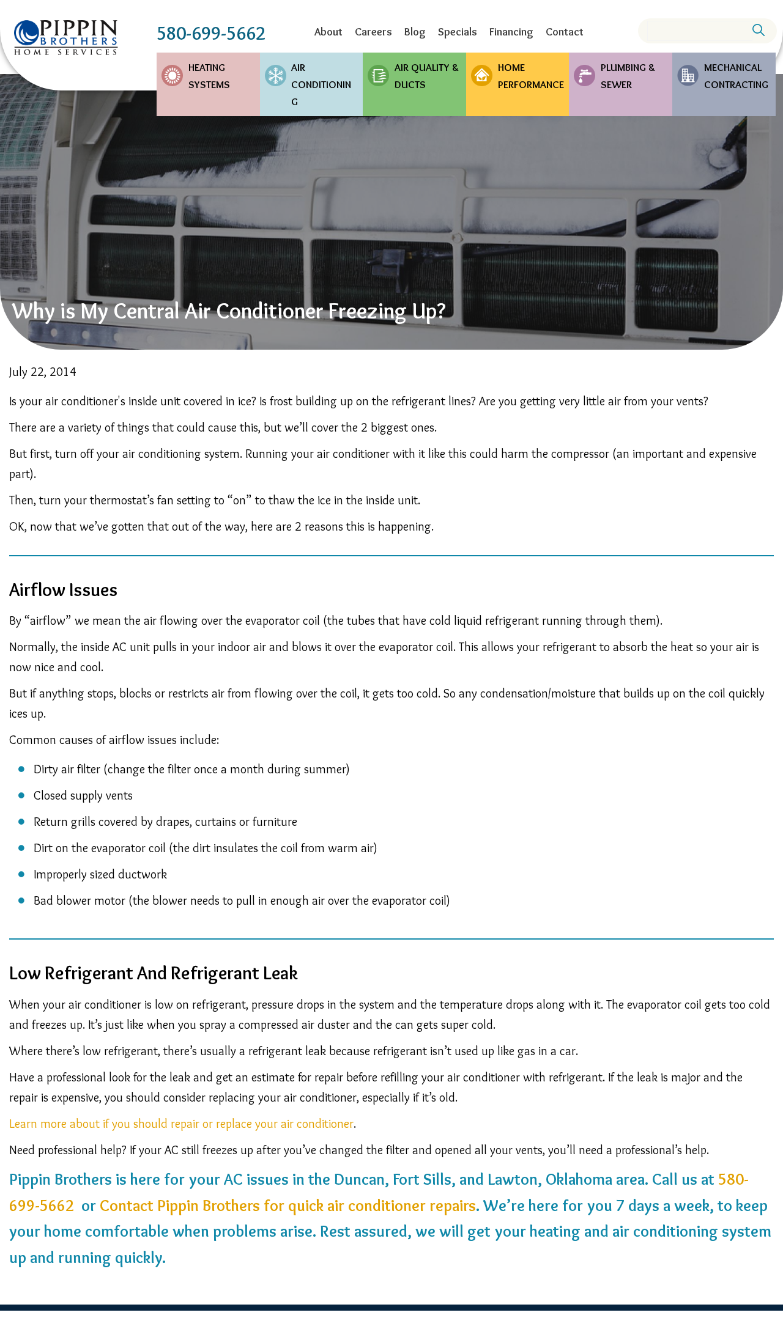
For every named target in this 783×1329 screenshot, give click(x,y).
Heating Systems (209, 75)
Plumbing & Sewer (628, 75)
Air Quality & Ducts (427, 75)
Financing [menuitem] (511, 32)
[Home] (66, 37)
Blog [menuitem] (415, 32)
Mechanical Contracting (736, 75)
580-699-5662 (211, 33)
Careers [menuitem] (373, 32)
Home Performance (531, 75)
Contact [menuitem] (565, 32)
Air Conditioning (321, 84)
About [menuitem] (328, 32)
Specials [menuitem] (457, 32)
